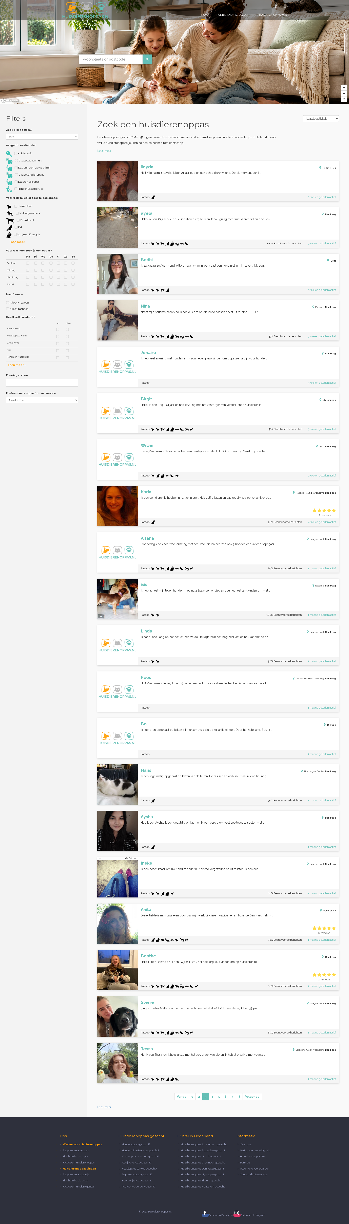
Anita (146, 909)
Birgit (146, 398)
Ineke (146, 863)
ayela (146, 213)
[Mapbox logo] (10, 100)
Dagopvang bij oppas (31, 174)
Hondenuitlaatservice (30, 188)
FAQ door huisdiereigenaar (79, 1186)
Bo (143, 723)
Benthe (148, 955)
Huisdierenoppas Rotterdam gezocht (203, 1150)
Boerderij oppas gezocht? (137, 1180)
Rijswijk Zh (329, 910)
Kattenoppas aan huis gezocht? (140, 1156)
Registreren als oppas (76, 1150)
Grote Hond (27, 220)
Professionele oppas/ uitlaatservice (31, 393)
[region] (174, 52)
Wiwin (147, 445)
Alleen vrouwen (19, 302)
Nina (145, 306)
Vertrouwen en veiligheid (255, 1150)
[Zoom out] (344, 93)
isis (144, 584)
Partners (245, 1162)
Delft (333, 260)
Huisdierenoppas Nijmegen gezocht (202, 1174)
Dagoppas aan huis (30, 160)
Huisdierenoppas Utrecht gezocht (201, 1156)
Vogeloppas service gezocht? (139, 1168)
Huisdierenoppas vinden (79, 1168)
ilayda (147, 166)
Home (204, 15)
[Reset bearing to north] (344, 99)
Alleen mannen (18, 308)
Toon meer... (18, 242)
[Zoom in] (344, 87)
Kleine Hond (24, 206)
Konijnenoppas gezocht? (136, 1162)
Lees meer (104, 150)
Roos (146, 677)
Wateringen (329, 400)
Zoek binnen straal (19, 129)
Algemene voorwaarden (254, 1168)
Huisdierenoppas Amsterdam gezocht (204, 1144)
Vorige (181, 1096)
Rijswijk (331, 725)
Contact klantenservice (253, 1174)
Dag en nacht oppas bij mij (34, 167)
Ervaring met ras (17, 375)
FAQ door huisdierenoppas (79, 1162)
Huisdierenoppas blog (253, 1156)
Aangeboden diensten (21, 145)
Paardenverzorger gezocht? (138, 1186)
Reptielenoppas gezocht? (137, 1174)
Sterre (147, 1002)
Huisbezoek (24, 153)
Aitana (147, 538)
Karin (146, 491)
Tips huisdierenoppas (75, 1156)
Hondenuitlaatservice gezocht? (140, 1150)
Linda (146, 630)
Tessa (147, 1048)
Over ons (245, 1144)
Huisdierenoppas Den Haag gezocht (202, 1168)
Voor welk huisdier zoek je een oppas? (32, 197)
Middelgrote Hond (30, 213)
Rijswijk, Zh (329, 167)
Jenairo (148, 352)
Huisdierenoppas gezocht (234, 15)
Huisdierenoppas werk (274, 15)
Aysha (147, 816)
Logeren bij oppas (28, 181)
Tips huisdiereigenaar (75, 1180)
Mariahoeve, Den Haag (323, 492)
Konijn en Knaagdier (29, 234)
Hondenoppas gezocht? (136, 1144)
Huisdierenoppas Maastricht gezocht (203, 1186)
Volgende (252, 1096)
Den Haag (330, 214)
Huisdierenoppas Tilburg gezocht (201, 1180)
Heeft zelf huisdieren (20, 317)
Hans (146, 770)
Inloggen (284, 6)
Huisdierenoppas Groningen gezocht (203, 1162)
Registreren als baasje (76, 1174)
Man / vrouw (14, 294)
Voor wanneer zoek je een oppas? (29, 250)
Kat (20, 227)
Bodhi (147, 259)
